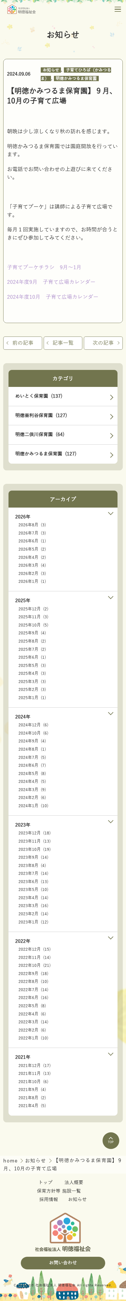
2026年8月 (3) (32, 525)
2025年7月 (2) (32, 649)
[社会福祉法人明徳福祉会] (21, 9)
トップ (45, 1182)
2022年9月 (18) (33, 974)
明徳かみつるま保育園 (76, 78)
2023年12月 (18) (34, 833)
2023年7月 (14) (33, 873)
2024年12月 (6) (33, 725)
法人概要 (73, 1182)
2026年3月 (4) (32, 565)
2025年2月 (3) (32, 689)
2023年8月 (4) (32, 865)
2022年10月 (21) (34, 965)
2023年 (22, 825)
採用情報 (48, 1199)
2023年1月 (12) (33, 922)
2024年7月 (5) (32, 757)
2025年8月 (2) (32, 641)
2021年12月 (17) (34, 1065)
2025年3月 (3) (32, 681)
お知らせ (51, 70)
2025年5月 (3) (32, 665)
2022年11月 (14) (34, 957)
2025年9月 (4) (32, 633)
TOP (111, 1142)
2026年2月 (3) (32, 573)
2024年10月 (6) (33, 733)
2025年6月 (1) (32, 657)
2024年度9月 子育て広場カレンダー (51, 282)
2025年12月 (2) (33, 609)
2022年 (22, 941)
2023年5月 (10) (33, 889)
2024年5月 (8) (32, 773)
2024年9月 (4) (32, 741)
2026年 (22, 517)
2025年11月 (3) (33, 617)
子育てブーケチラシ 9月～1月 (44, 267)
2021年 (22, 1057)
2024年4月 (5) (32, 781)
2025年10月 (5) (33, 625)
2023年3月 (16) (33, 906)
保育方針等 (48, 1191)
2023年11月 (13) (34, 841)
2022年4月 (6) (32, 1014)
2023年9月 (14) (33, 857)
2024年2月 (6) (32, 797)
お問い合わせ (63, 1263)
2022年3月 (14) (33, 1022)
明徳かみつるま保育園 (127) (45, 454)
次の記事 (103, 343)
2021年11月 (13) (34, 1073)
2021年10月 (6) (33, 1082)
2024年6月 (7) (32, 765)
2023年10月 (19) (34, 849)
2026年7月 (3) (32, 533)
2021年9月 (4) (32, 1089)
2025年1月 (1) (32, 698)
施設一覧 (71, 1191)
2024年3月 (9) (32, 790)
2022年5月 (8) (32, 1006)
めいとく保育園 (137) (38, 396)
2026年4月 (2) (32, 557)
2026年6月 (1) (32, 541)
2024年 (22, 717)
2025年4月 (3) (32, 673)
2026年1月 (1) (32, 581)
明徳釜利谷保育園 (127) (41, 415)
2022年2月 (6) (32, 1030)
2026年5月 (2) (32, 549)
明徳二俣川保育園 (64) (39, 434)
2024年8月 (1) (32, 749)
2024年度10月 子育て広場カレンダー (52, 297)
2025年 (22, 600)
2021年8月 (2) (32, 1098)
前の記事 (22, 343)
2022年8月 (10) (33, 981)
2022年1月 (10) (33, 1038)
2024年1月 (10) (33, 806)
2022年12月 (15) (34, 949)
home (11, 1161)
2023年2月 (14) (33, 914)
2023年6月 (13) (33, 882)
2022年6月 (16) (33, 998)
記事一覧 (63, 343)
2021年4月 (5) (32, 1106)
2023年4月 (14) (33, 898)
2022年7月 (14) (33, 990)
